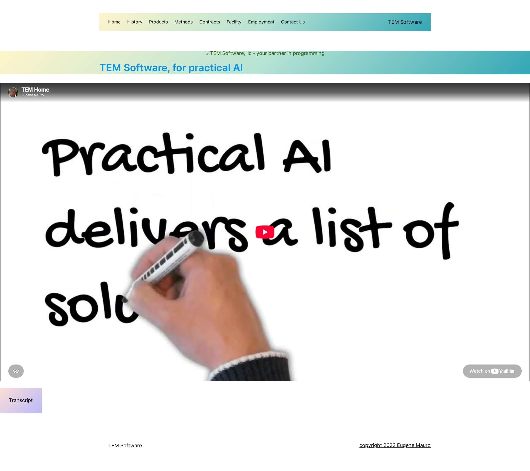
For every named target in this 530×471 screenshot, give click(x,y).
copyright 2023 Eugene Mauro (395, 445)
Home (114, 22)
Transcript (21, 400)
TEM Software (405, 22)
